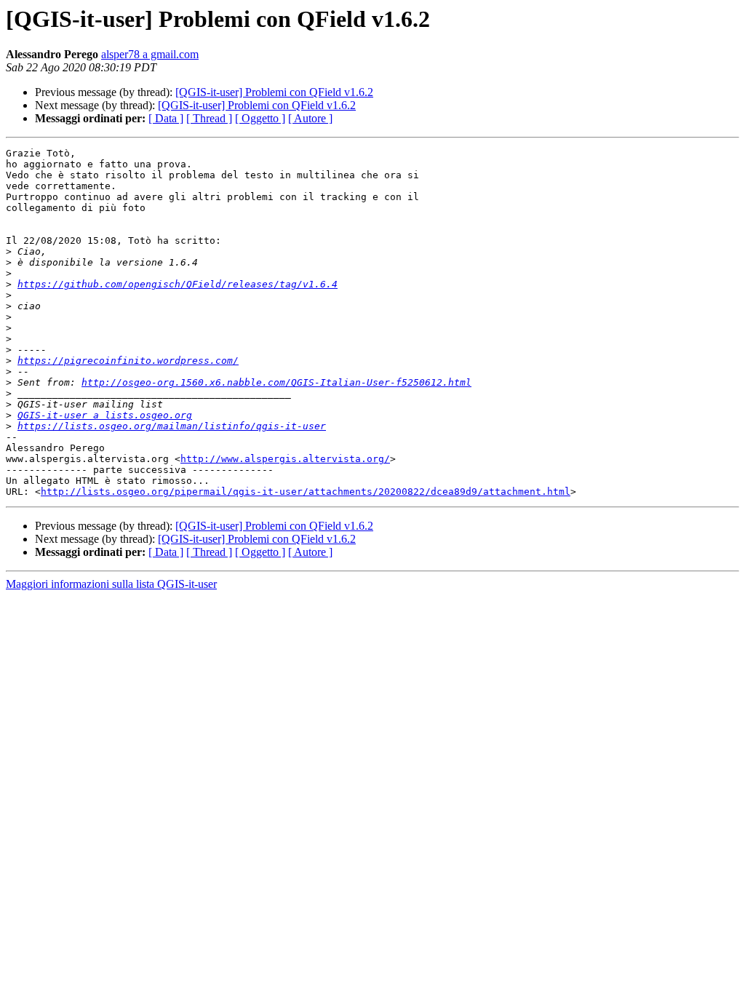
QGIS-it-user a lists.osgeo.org (104, 415)
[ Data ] (165, 118)
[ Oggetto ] (260, 118)
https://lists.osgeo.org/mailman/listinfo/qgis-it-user (171, 426)
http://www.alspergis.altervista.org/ (285, 458)
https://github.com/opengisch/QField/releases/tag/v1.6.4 (177, 284)
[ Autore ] (310, 118)
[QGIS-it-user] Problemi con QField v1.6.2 (274, 92)
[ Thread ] (209, 118)
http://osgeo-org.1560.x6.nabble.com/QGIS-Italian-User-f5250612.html (276, 382)
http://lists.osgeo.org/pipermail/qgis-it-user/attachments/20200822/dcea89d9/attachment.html (305, 491)
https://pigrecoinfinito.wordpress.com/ (128, 360)
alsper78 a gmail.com (150, 54)
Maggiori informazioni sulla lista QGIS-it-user (111, 584)
